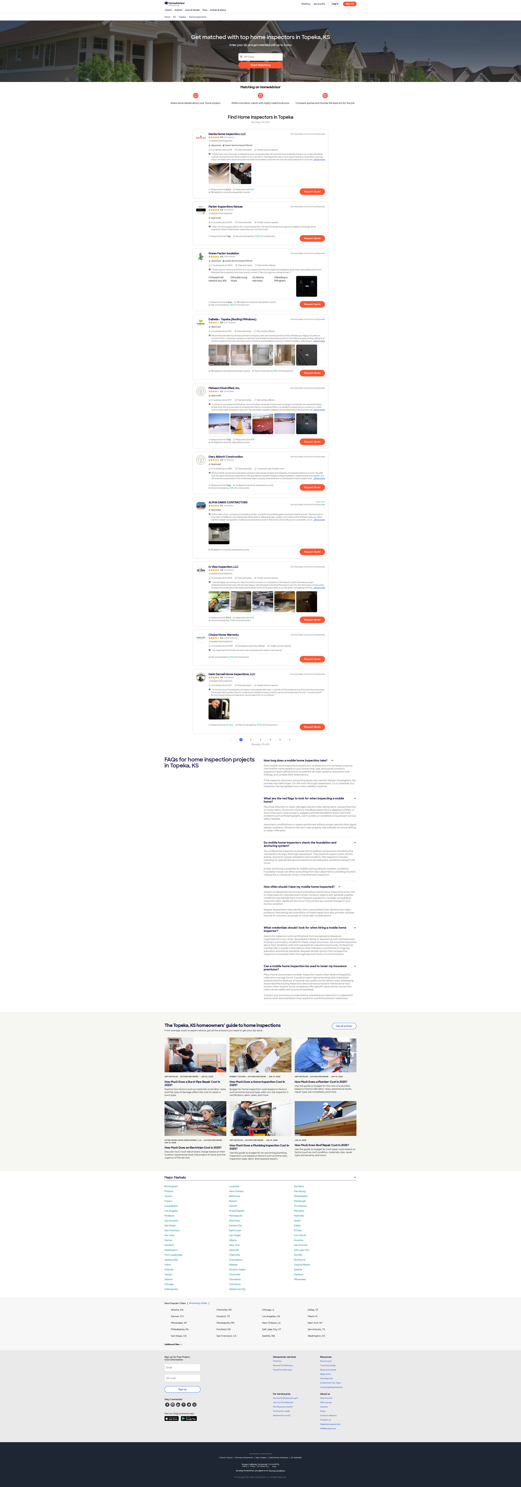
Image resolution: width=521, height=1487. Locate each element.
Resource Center (328, 1370)
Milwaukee (300, 1279)
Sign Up (350, 3)
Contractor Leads (281, 1411)
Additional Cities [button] (172, 1344)
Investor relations (328, 1415)
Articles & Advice (218, 10)
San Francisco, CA (226, 1335)
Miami (167, 1264)
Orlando (169, 1269)
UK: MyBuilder (296, 1458)
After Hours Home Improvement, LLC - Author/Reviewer (193, 1140)
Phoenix (168, 1191)
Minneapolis (235, 1215)
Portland (299, 1186)
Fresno (168, 1201)
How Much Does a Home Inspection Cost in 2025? (257, 1083)
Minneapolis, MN (225, 1322)
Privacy (245, 1465)
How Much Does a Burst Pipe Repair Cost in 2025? (192, 1083)
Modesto (169, 1215)
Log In (335, 3)
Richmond (299, 1259)
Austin (297, 1220)
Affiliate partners (328, 1428)
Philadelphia (301, 1196)
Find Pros (277, 1361)
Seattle (298, 1269)
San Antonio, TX (316, 1329)
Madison (298, 1274)
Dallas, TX (313, 1309)
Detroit (233, 1206)
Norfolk (298, 1254)
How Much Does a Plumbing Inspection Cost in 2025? (259, 1147)
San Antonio (300, 1245)
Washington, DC (316, 1335)
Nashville (299, 1215)
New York (234, 1245)
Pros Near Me (326, 1378)
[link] (260, 137)
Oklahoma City (237, 1289)
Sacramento (171, 1220)
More (205, 10)
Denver (168, 1240)
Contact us (325, 1420)
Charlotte (234, 1254)
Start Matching (261, 65)
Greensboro (236, 1259)
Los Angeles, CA (271, 1316)
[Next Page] (289, 739)
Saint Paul (234, 1220)
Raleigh (233, 1264)
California (253, 1465)
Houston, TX (223, 1316)
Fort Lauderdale (173, 1254)
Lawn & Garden (192, 10)
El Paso (298, 1230)
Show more (319, 159)
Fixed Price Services (282, 1370)
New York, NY (315, 1322)
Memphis (299, 1210)
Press (322, 1411)
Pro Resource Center (283, 1407)
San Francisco (172, 1230)
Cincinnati (234, 1274)
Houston (298, 1240)
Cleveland (234, 1279)
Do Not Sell (263, 1465)
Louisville (234, 1186)
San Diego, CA (179, 1335)
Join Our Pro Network (283, 1402)
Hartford (169, 1245)
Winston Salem (237, 1269)
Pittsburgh (300, 1201)
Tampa (168, 1274)
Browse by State (198, 1303)
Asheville (234, 1250)
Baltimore (234, 1196)
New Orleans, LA (271, 1322)
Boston (233, 1201)
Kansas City (235, 1225)
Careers (324, 1407)
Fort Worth (300, 1235)
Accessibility (274, 1465)
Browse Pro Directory (283, 1365)
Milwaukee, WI (179, 1322)
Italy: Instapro (261, 1458)
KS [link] (174, 17)
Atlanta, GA (177, 1309)
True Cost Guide (328, 1365)
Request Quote (312, 191)
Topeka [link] (182, 17)
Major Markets (175, 1177)
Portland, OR (224, 1329)
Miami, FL (313, 1316)
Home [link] (167, 17)
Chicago (169, 1284)
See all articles (344, 1026)
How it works (326, 1398)
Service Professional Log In (285, 1398)
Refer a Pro (325, 1374)
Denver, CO (177, 1316)
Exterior (178, 10)
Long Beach (171, 1206)
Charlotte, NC (224, 1309)
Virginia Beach (302, 1264)
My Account (326, 1361)
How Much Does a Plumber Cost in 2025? (321, 1081)
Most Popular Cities (175, 1303)
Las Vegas (234, 1235)
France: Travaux (225, 1458)
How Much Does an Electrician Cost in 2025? (193, 1147)
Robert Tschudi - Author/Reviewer (248, 1077)
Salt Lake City (301, 1250)
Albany (233, 1240)
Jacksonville (171, 1259)
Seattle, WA (268, 1335)
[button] (219, 173)
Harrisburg (300, 1191)
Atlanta (168, 1279)
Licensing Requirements (331, 1387)
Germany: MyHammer (244, 1458)
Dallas (297, 1225)
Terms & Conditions (277, 1471)
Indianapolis (171, 1289)
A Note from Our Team (330, 1383)
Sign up (182, 1389)
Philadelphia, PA (180, 1329)
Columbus (234, 1284)
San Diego (170, 1225)
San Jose (169, 1235)
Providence (300, 1206)
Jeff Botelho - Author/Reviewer (181, 1077)
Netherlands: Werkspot (278, 1458)
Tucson (168, 1196)
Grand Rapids (236, 1210)
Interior (168, 10)
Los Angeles (171, 1210)
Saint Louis (235, 1230)
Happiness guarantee (330, 1424)
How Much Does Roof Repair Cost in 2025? (322, 1145)
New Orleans (236, 1191)
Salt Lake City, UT (271, 1329)
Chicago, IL (268, 1309)
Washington (171, 1250)
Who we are (326, 1402)
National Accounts (281, 1415)
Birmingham (171, 1186)
